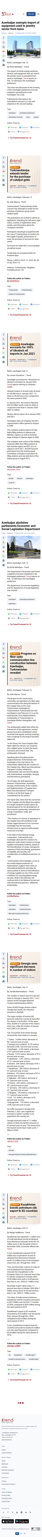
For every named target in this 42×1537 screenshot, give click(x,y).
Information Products (8, 1484)
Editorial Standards (8, 1470)
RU (25, 1533)
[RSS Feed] (30, 1512)
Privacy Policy (6, 1495)
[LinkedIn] (26, 1512)
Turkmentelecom (25, 909)
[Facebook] (8, 1512)
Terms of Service (7, 1492)
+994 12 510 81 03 (7, 1437)
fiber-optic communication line (19, 913)
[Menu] (38, 14)
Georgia (11, 1150)
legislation (12, 603)
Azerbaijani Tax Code (15, 117)
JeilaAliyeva (14, 281)
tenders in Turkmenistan (17, 294)
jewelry (36, 117)
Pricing (4, 1481)
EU (9, 1355)
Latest (4, 1450)
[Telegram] (21, 1512)
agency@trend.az (7, 1439)
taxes (28, 117)
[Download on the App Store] (8, 1521)
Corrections (5, 1473)
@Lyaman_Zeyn (13, 469)
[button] (4, 38)
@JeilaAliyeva (13, 896)
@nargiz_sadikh (13, 1346)
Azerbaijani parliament (27, 113)
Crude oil (11, 483)
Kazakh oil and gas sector (17, 1359)
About (4, 1461)
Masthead (5, 1464)
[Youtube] (17, 1512)
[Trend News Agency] (7, 1420)
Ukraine (19, 478)
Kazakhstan (18, 1355)
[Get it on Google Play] (22, 1521)
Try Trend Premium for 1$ (20, 138)
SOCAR (11, 478)
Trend (25, 78)
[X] (12, 1512)
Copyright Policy (7, 1498)
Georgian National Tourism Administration (22, 1154)
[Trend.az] (8, 14)
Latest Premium (7, 1453)
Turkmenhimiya (27, 290)
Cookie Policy (6, 1501)
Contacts (4, 1467)
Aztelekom (12, 909)
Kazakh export (30, 1355)
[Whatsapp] (3, 1512)
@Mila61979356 (12, 1141)
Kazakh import (33, 1359)
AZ (21, 1533)
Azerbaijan (12, 113)
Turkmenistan (13, 290)
